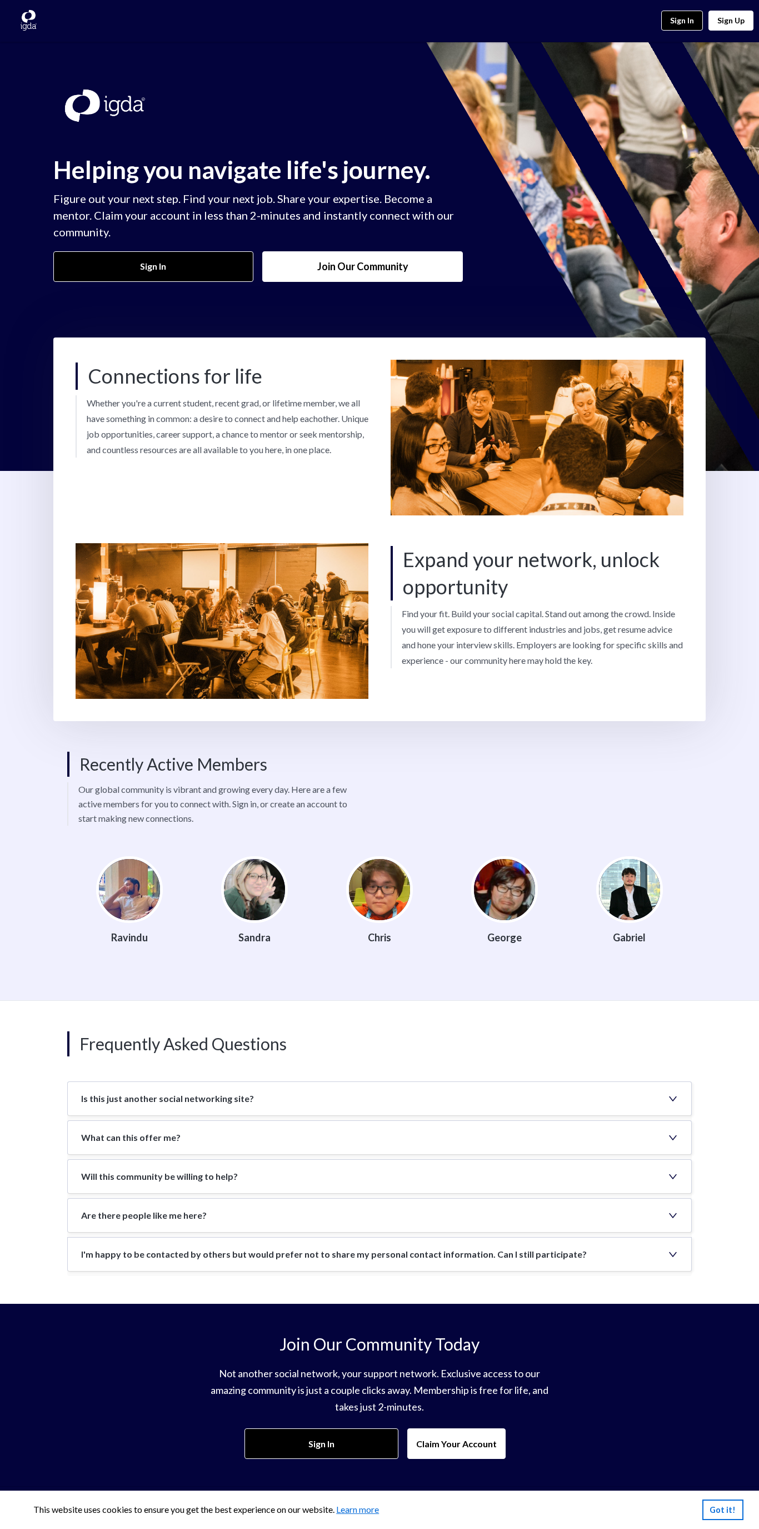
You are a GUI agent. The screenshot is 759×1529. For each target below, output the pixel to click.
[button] (380, 1098)
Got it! (723, 1510)
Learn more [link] (357, 1509)
